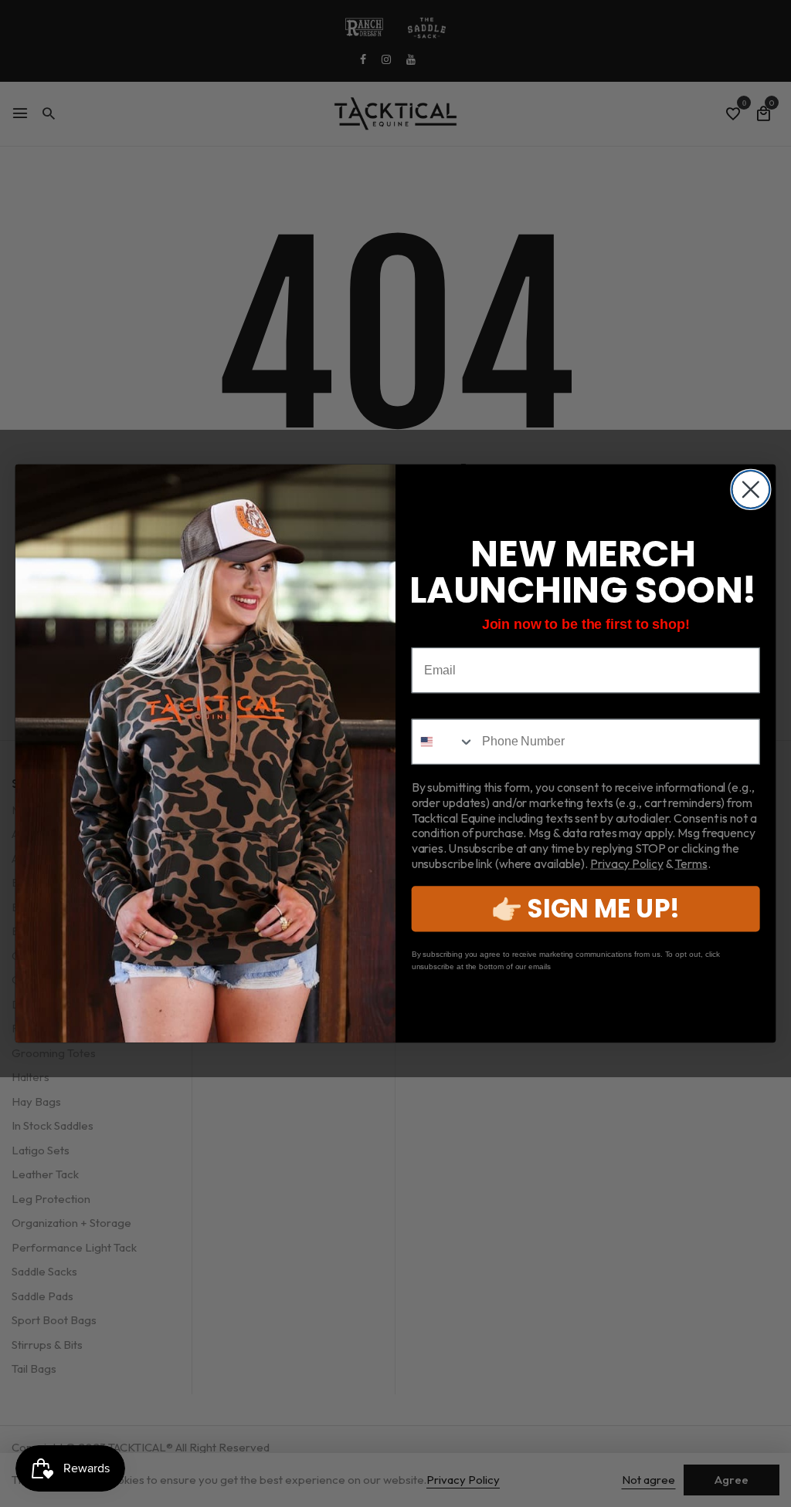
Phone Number (455, 707)
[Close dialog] (750, 490)
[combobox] (443, 742)
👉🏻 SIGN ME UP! (585, 909)
